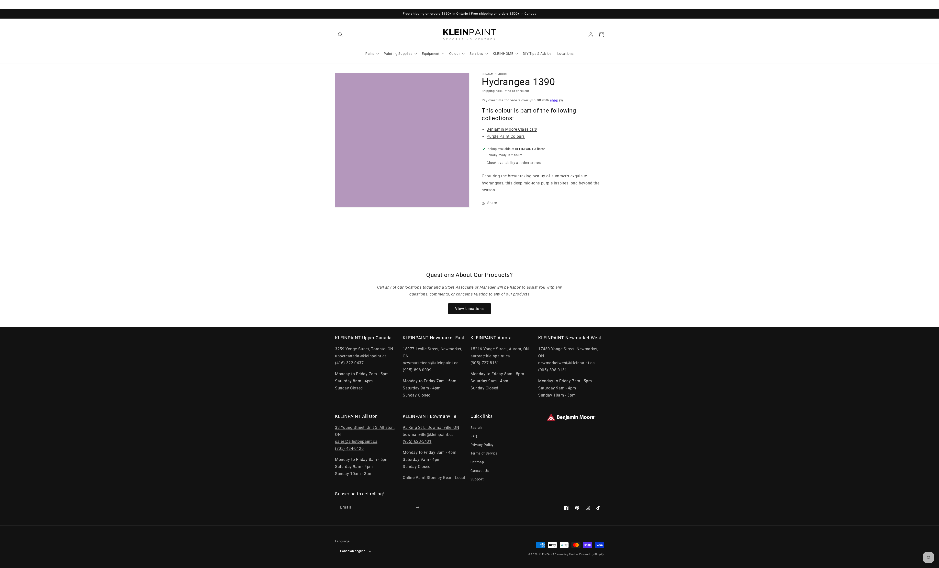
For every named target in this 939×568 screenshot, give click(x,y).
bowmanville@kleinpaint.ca (428, 434)
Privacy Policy (481, 445)
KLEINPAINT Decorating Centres (558, 554)
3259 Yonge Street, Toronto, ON (364, 349)
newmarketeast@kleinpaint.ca (430, 363)
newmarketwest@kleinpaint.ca (566, 363)
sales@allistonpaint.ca (356, 441)
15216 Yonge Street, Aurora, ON (499, 349)
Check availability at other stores (514, 163)
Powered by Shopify (591, 554)
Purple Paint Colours (506, 136)
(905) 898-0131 (552, 370)
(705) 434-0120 (349, 448)
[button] (340, 34)
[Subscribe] (417, 507)
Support (477, 479)
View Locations (469, 309)
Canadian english (352, 551)
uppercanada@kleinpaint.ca (361, 356)
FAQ (473, 436)
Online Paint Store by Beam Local (434, 477)
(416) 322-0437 (349, 363)
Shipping (488, 91)
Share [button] (492, 203)
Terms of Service (484, 453)
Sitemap (477, 462)
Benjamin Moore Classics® (512, 129)
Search (476, 428)
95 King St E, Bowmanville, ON (431, 427)
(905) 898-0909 (417, 370)
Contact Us (479, 471)
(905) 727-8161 (484, 363)
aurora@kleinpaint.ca (490, 356)
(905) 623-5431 (417, 441)
